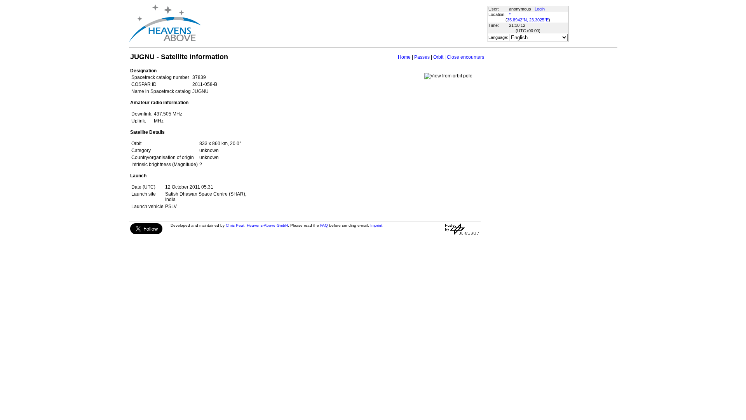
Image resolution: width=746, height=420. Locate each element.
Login (540, 9)
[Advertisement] (343, 23)
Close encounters (465, 57)
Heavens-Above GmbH (267, 225)
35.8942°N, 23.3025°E (528, 20)
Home (404, 57)
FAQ (324, 225)
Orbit (438, 57)
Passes (422, 57)
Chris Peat (235, 225)
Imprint (376, 225)
